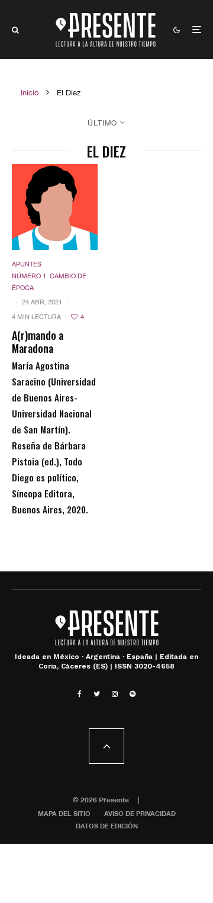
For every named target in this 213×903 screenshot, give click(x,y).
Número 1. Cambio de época (49, 281)
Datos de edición (107, 826)
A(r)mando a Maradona (37, 342)
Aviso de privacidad (140, 813)
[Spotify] (132, 694)
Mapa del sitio (64, 813)
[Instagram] (115, 694)
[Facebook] (80, 694)
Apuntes (26, 264)
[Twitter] (97, 694)
